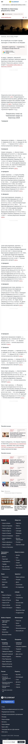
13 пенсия (5, 674)
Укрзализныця (6, 569)
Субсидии (18, 530)
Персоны (3, 639)
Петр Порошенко (6, 659)
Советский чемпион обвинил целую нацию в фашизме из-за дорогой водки (17, 462)
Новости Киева (6, 523)
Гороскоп (18, 595)
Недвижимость (6, 561)
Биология (4, 582)
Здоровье (18, 574)
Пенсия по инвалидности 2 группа (6, 678)
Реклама (4, 716)
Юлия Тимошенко (7, 661)
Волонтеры (5, 632)
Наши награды (6, 719)
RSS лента (5, 732)
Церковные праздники (19, 643)
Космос (4, 579)
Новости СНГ (5, 602)
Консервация (19, 677)
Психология (19, 584)
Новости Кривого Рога (6, 539)
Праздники (18, 639)
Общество (18, 520)
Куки (13, 742)
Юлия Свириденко (7, 666)
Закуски (18, 687)
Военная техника (6, 634)
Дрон (3, 584)
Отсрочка (18, 625)
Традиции (18, 649)
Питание (18, 579)
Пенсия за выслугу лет (7, 690)
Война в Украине (6, 617)
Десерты (18, 682)
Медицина (18, 533)
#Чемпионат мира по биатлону (13, 493)
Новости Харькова (7, 525)
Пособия (18, 542)
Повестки (18, 620)
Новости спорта (12, 430)
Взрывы (4, 624)
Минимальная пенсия (6, 687)
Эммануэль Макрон (7, 651)
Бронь (17, 623)
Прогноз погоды (20, 544)
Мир (2, 592)
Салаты (18, 684)
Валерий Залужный (7, 654)
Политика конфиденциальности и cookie (12, 709)
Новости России (6, 600)
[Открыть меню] (2, 1)
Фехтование (19, 567)
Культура (18, 605)
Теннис (18, 560)
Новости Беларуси (7, 607)
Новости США (6, 597)
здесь (21, 145)
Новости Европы (6, 595)
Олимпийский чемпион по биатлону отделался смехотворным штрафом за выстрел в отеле (17, 435)
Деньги (4, 556)
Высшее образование (19, 539)
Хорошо (21, 742)
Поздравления (20, 612)
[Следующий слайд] (26, 4)
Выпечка (18, 674)
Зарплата (18, 523)
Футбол (18, 555)
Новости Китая (6, 605)
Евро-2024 (19, 565)
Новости (3, 520)
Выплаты (18, 528)
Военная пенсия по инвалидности (7, 683)
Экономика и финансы (4, 553)
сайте (11, 97)
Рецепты (17, 671)
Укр (26, 1)
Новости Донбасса (7, 542)
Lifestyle (17, 592)
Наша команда (6, 724)
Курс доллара (5, 566)
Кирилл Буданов (6, 656)
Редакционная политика (8, 711)
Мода (17, 600)
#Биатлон (7, 491)
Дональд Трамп (6, 646)
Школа (17, 535)
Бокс (17, 557)
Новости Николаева (7, 547)
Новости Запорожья (7, 535)
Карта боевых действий (6, 621)
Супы (17, 679)
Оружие (4, 629)
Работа (18, 525)
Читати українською (6, 17)
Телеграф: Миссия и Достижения (10, 729)
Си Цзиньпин (5, 649)
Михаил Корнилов (8, 14)
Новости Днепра (6, 528)
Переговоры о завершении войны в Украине (14, 4)
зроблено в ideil (5, 739)
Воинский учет (20, 630)
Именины (18, 656)
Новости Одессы (6, 530)
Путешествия (19, 602)
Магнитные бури (20, 610)
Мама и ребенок (20, 577)
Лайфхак (18, 607)
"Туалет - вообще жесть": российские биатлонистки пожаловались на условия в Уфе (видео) (18, 484)
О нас (3, 706)
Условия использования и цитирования (12, 714)
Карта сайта (5, 727)
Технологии (5, 577)
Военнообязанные (21, 628)
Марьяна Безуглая (7, 664)
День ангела (19, 654)
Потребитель (19, 597)
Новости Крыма (6, 544)
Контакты (4, 721)
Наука (3, 574)
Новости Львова (6, 533)
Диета (17, 582)
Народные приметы (21, 646)
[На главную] (14, 1)
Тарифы (4, 564)
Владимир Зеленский (5, 643)
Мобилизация (19, 617)
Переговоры (5, 627)
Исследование (20, 587)
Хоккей (18, 562)
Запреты (18, 651)
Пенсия (3, 671)
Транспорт (5, 559)
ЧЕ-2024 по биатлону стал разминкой (12, 447)
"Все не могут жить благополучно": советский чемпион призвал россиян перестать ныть (15, 473)
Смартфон (5, 587)
